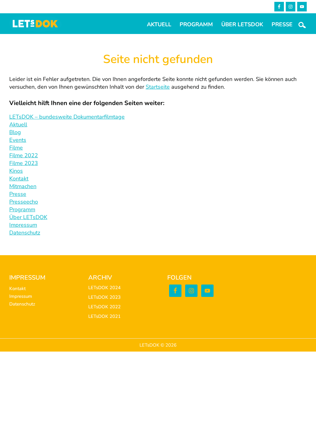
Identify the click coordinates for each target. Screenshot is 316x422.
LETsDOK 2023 (104, 297)
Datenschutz (24, 232)
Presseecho (23, 201)
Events (17, 140)
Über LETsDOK (28, 217)
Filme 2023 (23, 163)
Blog (15, 132)
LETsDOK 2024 (104, 288)
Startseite (158, 87)
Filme (16, 147)
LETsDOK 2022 (104, 307)
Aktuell (18, 124)
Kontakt (18, 178)
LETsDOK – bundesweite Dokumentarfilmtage (67, 116)
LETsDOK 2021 (104, 316)
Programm (22, 209)
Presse (17, 194)
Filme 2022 (23, 155)
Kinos (16, 171)
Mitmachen (22, 186)
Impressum (23, 225)
